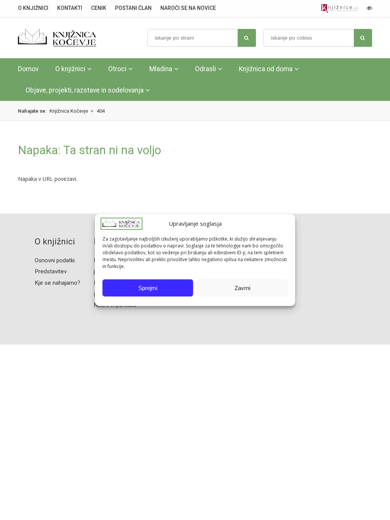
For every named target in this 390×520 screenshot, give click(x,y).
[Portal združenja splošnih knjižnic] (339, 8)
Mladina (160, 69)
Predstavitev (51, 271)
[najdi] (247, 38)
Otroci (117, 69)
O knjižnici (70, 69)
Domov (28, 69)
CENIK (98, 8)
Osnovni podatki (55, 260)
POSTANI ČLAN (133, 8)
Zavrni (242, 288)
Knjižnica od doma (265, 69)
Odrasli (205, 69)
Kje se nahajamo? (57, 282)
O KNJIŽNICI (33, 8)
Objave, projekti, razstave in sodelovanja (85, 90)
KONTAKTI (69, 8)
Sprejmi (147, 288)
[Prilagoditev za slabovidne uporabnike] (369, 8)
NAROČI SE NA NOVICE (188, 8)
